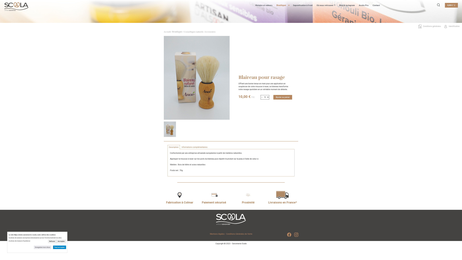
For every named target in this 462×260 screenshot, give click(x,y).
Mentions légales (217, 234)
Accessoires (210, 32)
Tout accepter (59, 247)
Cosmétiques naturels (193, 32)
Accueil (167, 32)
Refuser (52, 241)
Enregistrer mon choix (42, 247)
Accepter (61, 241)
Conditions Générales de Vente (239, 234)
